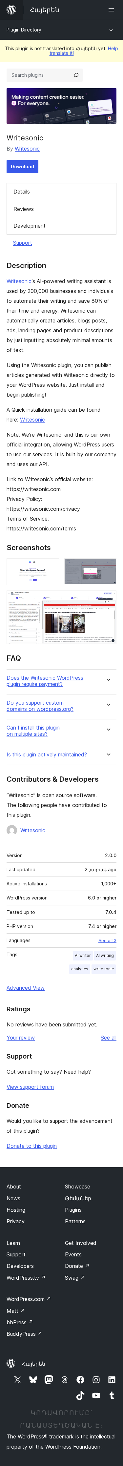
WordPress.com (29, 1299)
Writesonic (27, 148)
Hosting (16, 1210)
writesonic (103, 968)
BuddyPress (24, 1334)
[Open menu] (112, 10)
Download (22, 166)
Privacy (16, 1221)
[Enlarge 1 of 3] (50, 567)
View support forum (30, 1087)
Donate (77, 1266)
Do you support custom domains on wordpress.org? (40, 706)
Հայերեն (33, 1363)
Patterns (75, 1221)
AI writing (105, 955)
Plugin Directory (24, 29)
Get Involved (80, 1243)
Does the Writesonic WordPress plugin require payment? (45, 681)
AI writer (83, 955)
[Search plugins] (76, 75)
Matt (16, 1311)
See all (108, 1037)
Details (21, 191)
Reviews (23, 209)
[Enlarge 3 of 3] (107, 599)
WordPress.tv (26, 1277)
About (14, 1186)
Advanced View (26, 987)
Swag (75, 1277)
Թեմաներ (78, 1198)
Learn (13, 1243)
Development (29, 225)
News (13, 1198)
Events (73, 1254)
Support (22, 242)
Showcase (77, 1186)
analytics (79, 968)
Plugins (73, 1210)
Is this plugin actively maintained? (47, 755)
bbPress (20, 1322)
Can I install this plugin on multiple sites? (33, 731)
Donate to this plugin (32, 1146)
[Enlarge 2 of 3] (107, 567)
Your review (21, 1037)
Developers (20, 1266)
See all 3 (107, 940)
